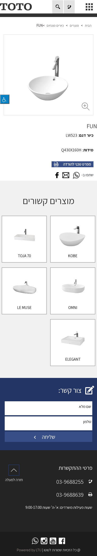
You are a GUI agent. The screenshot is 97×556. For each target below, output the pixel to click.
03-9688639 (70, 494)
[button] (76, 175)
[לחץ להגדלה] (48, 75)
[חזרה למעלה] (14, 472)
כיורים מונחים (55, 25)
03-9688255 (70, 481)
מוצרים (74, 25)
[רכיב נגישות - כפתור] (4, 99)
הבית (88, 25)
